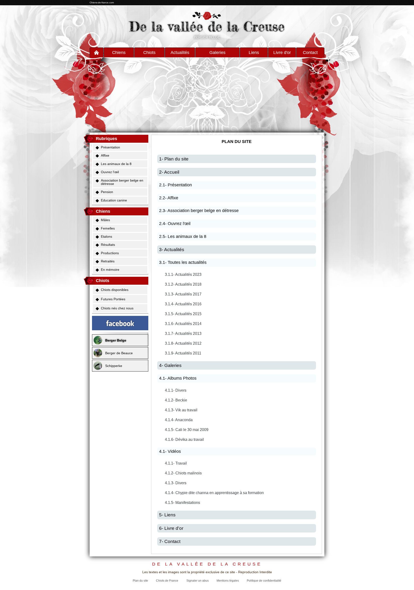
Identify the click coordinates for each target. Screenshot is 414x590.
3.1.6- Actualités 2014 (183, 324)
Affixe (105, 155)
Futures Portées (113, 299)
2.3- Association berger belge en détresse (199, 210)
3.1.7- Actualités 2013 (183, 333)
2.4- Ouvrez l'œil (174, 223)
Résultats (108, 245)
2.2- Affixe (168, 197)
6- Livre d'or (171, 528)
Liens (254, 52)
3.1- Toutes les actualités (183, 262)
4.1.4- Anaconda (179, 420)
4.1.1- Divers (175, 390)
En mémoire (110, 269)
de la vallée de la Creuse (207, 564)
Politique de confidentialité (264, 580)
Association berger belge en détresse (122, 182)
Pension (107, 192)
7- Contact (169, 541)
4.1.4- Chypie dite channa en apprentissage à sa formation (214, 493)
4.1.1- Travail (176, 463)
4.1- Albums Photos (177, 378)
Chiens (119, 52)
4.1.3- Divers (175, 483)
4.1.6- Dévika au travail (184, 439)
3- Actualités (171, 249)
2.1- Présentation (175, 185)
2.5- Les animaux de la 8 (182, 236)
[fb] (120, 323)
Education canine (114, 200)
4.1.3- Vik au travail (181, 410)
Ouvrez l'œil (110, 172)
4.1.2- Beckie (176, 400)
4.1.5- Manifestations (182, 503)
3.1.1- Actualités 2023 (183, 274)
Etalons (106, 236)
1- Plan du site (174, 158)
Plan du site (140, 580)
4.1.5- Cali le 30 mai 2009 (186, 430)
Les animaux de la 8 (116, 164)
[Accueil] (97, 52)
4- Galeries (170, 365)
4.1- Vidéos (170, 451)
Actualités (180, 52)
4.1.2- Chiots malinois (183, 473)
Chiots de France (167, 580)
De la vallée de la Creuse (207, 26)
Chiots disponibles (114, 290)
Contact (310, 52)
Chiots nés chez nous (117, 308)
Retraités (108, 261)
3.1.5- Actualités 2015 (183, 314)
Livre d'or (282, 52)
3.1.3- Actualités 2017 (183, 294)
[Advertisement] (207, 94)
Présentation (110, 147)
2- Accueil (169, 172)
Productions (110, 253)
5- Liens (167, 514)
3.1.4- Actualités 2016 (183, 304)
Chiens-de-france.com (102, 2)
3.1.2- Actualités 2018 (183, 284)
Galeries (217, 52)
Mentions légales (228, 580)
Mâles (105, 220)
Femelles (108, 228)
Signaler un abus (197, 580)
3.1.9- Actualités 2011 (183, 353)
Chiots (149, 52)
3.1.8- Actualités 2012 (183, 343)
